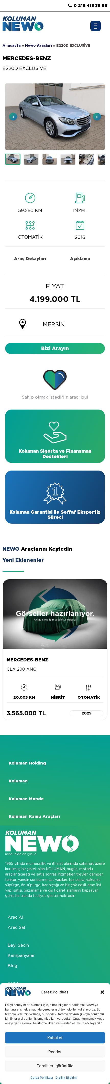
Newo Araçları (38, 45)
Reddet (55, 1051)
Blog (12, 965)
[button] (102, 992)
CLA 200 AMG (21, 669)
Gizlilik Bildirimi (66, 1077)
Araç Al (15, 917)
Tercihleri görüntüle (55, 1065)
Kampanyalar (21, 955)
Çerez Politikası (41, 1077)
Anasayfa (12, 45)
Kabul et (55, 1037)
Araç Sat (17, 927)
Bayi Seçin (18, 945)
